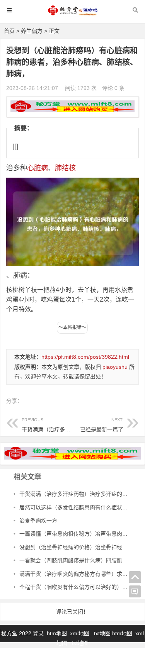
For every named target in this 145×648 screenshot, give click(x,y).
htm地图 (57, 633)
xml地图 (80, 633)
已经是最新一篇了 (101, 429)
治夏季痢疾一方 (38, 520)
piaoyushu (115, 367)
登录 (39, 633)
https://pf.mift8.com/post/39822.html (85, 357)
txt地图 (102, 633)
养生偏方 (32, 31)
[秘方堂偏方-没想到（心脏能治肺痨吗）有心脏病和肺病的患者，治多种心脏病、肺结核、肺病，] (72, 14)
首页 (9, 31)
